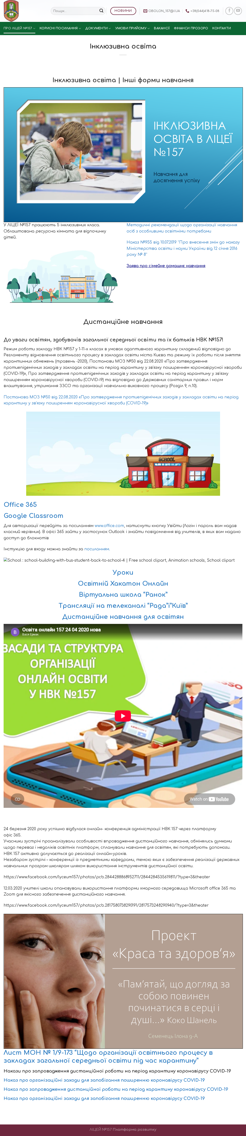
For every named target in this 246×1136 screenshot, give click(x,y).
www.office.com (109, 526)
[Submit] (101, 11)
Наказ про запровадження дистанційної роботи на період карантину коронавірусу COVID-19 (116, 1089)
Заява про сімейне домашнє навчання (166, 266)
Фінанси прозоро (191, 28)
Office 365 (20, 504)
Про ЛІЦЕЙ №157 (18, 28)
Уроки (123, 572)
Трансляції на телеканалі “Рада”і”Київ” (123, 605)
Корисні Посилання (59, 28)
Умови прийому (131, 28)
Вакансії (162, 28)
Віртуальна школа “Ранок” (123, 594)
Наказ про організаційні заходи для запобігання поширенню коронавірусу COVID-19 (104, 1080)
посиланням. (97, 549)
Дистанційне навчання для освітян (123, 616)
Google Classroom (33, 515)
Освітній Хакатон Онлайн (123, 583)
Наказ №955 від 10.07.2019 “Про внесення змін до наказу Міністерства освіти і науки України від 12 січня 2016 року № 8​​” (183, 248)
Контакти (221, 28)
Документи (96, 28)
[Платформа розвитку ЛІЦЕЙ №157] (23, 11)
